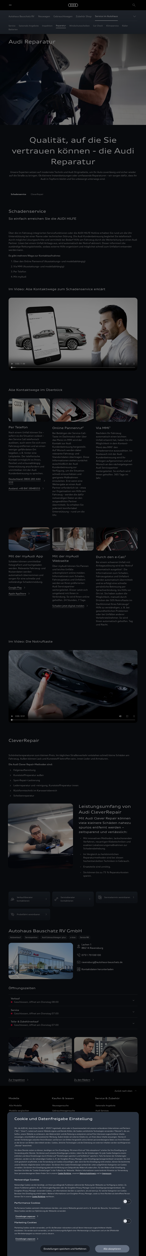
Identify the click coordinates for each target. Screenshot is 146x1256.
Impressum (106, 1173)
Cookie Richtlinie (64, 1173)
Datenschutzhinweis (88, 1173)
